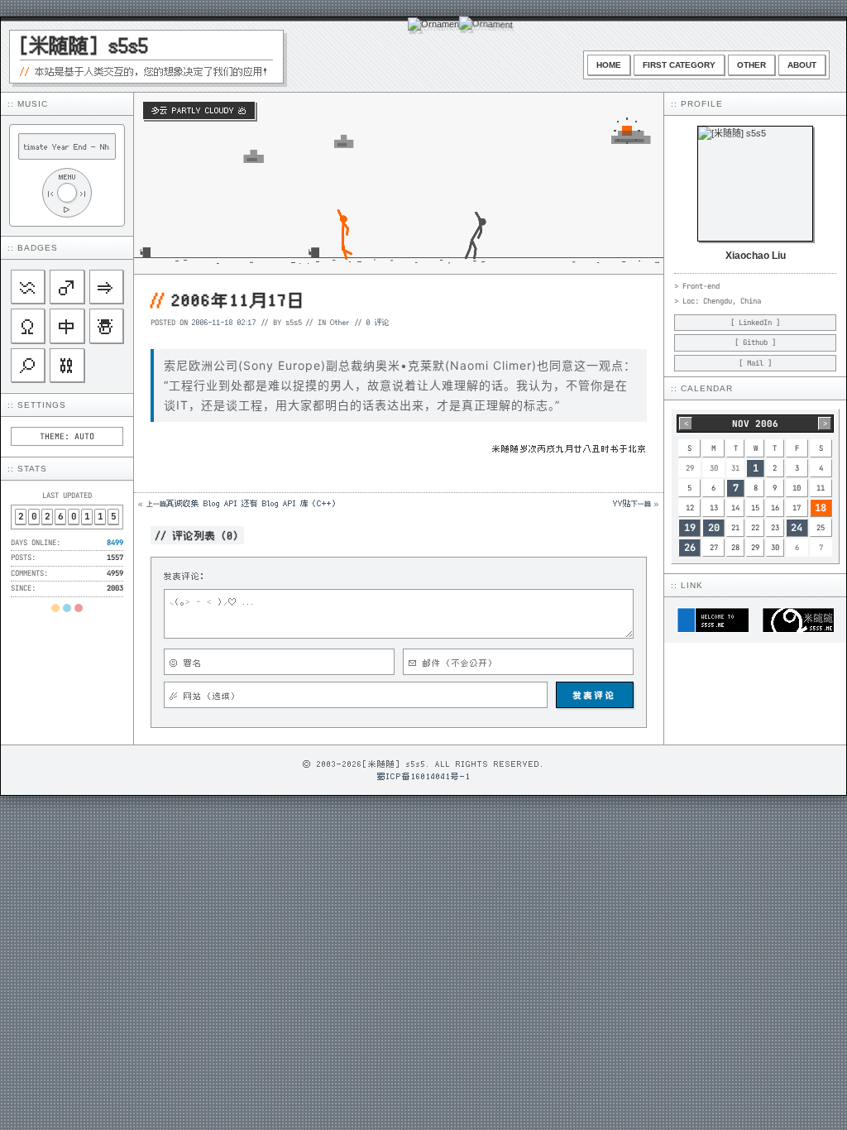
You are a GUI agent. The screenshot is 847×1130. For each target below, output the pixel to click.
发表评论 (594, 694)
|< (50, 193)
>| (83, 193)
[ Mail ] (755, 363)
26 (690, 547)
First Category (679, 64)
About (801, 64)
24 (796, 527)
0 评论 (378, 322)
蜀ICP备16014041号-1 (424, 776)
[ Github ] (755, 342)
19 (690, 527)
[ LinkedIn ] (755, 323)
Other (751, 64)
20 (714, 527)
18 (820, 508)
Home (608, 64)
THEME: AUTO (67, 436)
